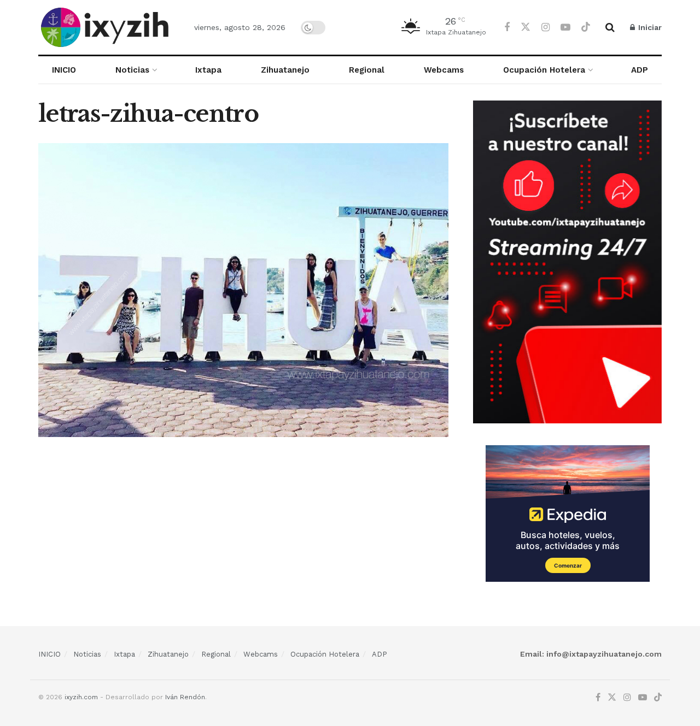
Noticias (132, 70)
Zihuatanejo (285, 70)
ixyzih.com (81, 697)
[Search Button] (610, 27)
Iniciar (649, 27)
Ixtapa (208, 70)
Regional (366, 70)
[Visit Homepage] (106, 27)
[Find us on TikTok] (585, 27)
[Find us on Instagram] (545, 27)
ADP (639, 70)
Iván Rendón (185, 697)
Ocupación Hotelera (544, 70)
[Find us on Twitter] (525, 27)
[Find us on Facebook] (507, 27)
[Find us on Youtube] (565, 27)
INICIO (64, 70)
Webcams (444, 70)
